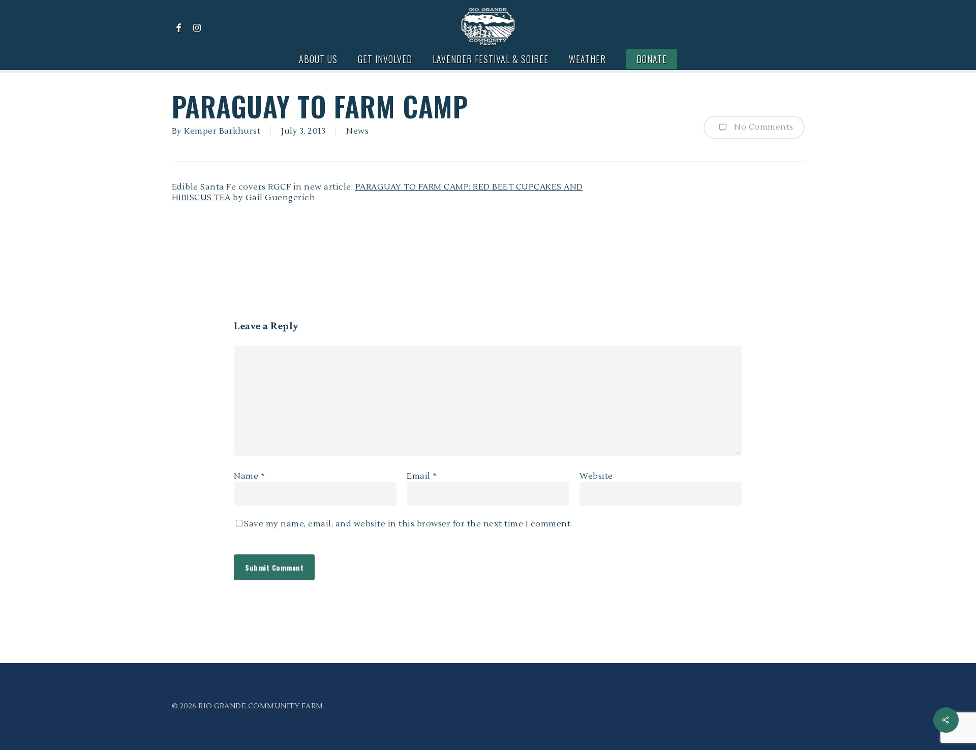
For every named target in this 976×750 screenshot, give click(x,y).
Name (249, 476)
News (357, 131)
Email (422, 476)
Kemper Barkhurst (222, 131)
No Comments (763, 127)
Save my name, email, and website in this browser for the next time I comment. (408, 524)
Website (596, 476)
